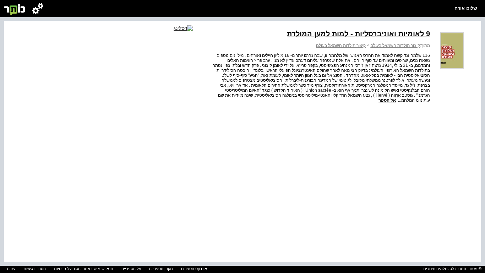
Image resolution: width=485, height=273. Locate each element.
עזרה (11, 269)
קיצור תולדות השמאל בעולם (395, 45)
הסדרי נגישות (34, 269)
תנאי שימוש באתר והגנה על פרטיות (83, 269)
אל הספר (387, 100)
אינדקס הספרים (194, 269)
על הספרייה (131, 269)
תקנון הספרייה (161, 269)
